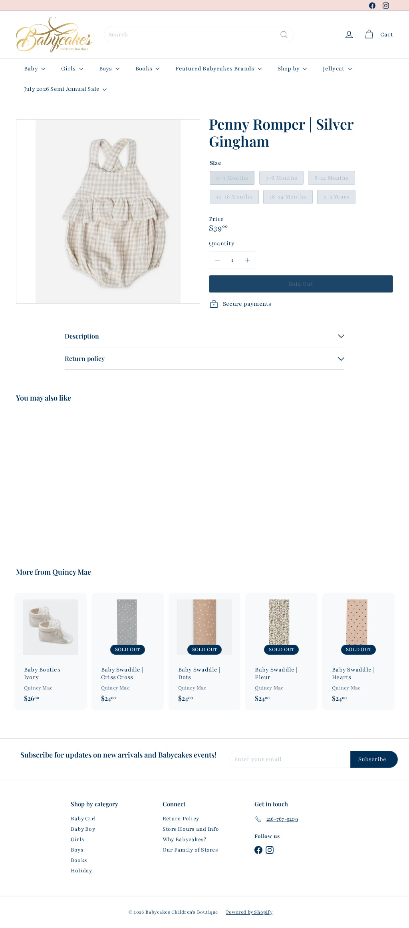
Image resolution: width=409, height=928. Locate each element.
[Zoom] (108, 211)
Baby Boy (83, 829)
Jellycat (334, 68)
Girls (69, 68)
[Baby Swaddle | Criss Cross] (127, 651)
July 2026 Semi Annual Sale (62, 89)
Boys (106, 68)
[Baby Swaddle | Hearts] (358, 651)
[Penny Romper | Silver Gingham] (44, 479)
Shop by (289, 68)
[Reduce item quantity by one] (217, 260)
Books (144, 68)
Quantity (221, 243)
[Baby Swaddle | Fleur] (281, 651)
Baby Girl (83, 818)
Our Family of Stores (190, 850)
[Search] (284, 34)
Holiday (81, 870)
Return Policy (181, 818)
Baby (31, 68)
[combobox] (199, 34)
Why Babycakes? (184, 839)
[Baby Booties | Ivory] (50, 651)
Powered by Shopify (249, 912)
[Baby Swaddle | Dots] (204, 651)
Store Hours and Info (191, 829)
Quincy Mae (71, 572)
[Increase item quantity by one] (247, 260)
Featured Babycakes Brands (215, 68)
